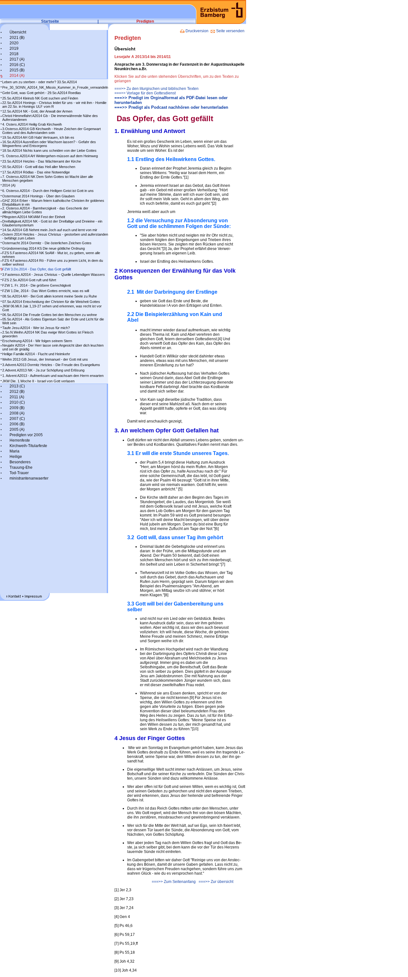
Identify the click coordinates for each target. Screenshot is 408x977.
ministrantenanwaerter (29, 478)
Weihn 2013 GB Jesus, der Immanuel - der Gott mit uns (45, 359)
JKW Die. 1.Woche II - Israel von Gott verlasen (38, 381)
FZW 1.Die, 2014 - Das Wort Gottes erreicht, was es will (45, 291)
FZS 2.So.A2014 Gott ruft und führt (29, 280)
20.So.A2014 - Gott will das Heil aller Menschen (38, 167)
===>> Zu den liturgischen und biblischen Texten (156, 88)
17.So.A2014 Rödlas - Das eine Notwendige (36, 172)
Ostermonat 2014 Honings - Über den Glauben (38, 196)
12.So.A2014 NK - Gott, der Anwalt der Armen (37, 111)
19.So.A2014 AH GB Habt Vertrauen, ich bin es (38, 137)
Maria (14, 451)
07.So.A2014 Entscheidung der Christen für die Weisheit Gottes (51, 302)
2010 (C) (17, 402)
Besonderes (20, 462)
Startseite (50, 21)
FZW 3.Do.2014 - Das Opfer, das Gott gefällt (36, 269)
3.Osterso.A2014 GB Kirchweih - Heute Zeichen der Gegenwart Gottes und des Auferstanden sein (51, 131)
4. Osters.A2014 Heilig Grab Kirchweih (32, 124)
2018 (14, 54)
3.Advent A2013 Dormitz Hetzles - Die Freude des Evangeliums (51, 365)
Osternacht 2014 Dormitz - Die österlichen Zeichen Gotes (46, 243)
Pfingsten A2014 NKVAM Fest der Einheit (33, 217)
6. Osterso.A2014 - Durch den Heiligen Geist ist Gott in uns (48, 191)
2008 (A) (17, 413)
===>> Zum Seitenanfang (174, 881)
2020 (14, 43)
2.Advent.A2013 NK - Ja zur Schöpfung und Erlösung (43, 370)
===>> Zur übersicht (216, 881)
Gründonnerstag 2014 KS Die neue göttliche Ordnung (43, 248)
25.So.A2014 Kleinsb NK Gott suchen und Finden (40, 98)
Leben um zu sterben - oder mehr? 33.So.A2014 (39, 82)
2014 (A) (17, 75)
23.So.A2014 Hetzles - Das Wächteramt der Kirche (41, 161)
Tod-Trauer (19, 473)
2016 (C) (17, 64)
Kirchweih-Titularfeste (28, 446)
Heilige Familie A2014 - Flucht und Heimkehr (36, 354)
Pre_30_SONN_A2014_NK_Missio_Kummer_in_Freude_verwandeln (55, 87)
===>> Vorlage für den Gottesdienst (145, 93)
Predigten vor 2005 (26, 435)
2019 (14, 48)
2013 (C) (17, 386)
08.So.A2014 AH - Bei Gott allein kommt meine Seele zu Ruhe (49, 296)
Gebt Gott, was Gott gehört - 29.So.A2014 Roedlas (41, 93)
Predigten (145, 21)
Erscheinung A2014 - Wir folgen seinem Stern (37, 341)
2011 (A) (17, 397)
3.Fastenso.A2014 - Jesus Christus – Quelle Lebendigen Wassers (53, 274)
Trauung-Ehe (21, 467)
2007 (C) (17, 418)
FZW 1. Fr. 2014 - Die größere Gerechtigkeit (36, 285)
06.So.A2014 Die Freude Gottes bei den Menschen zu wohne (49, 315)
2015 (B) (17, 70)
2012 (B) (17, 391)
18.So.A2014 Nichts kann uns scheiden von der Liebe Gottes (49, 150)
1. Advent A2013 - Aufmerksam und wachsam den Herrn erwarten (53, 376)
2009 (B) (17, 408)
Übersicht (18, 32)
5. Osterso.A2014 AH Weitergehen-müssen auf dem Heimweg (50, 156)
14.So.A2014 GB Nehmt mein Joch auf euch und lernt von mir (49, 230)
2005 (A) (17, 429)
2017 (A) (17, 59)
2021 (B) (17, 37)
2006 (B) (17, 424)
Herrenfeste (20, 440)
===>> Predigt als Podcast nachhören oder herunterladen (171, 107)
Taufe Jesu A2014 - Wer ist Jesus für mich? (36, 328)
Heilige (16, 456)
